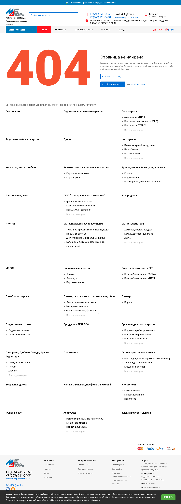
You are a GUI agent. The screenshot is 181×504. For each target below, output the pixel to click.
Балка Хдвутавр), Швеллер (138, 233)
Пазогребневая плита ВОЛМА (140, 274)
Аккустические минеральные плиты (85, 238)
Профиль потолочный (135, 338)
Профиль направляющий (137, 334)
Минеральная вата (134, 394)
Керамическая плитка (77, 173)
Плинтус (126, 296)
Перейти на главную (112, 84)
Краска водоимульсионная (80, 205)
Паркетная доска (75, 282)
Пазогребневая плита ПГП (137, 268)
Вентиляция (13, 111)
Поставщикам (118, 465)
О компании (60, 30)
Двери (67, 139)
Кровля (128, 173)
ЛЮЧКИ (10, 223)
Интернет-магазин (87, 460)
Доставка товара (85, 469)
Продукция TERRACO (76, 324)
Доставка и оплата (84, 30)
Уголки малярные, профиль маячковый (87, 384)
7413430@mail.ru (125, 14)
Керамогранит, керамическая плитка (86, 167)
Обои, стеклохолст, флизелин (81, 310)
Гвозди (12, 366)
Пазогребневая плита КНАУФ (139, 278)
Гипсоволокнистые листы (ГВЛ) (141, 121)
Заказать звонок (127, 17)
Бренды (122, 30)
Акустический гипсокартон (22, 139)
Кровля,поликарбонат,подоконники (143, 167)
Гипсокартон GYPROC (135, 125)
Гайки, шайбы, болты (19, 362)
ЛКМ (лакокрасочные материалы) (84, 195)
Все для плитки (132, 153)
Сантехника (70, 352)
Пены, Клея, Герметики (78, 209)
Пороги (128, 302)
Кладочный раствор (135, 366)
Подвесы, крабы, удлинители (139, 330)
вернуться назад (139, 84)
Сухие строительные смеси (138, 352)
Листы (127, 238)
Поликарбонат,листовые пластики (142, 181)
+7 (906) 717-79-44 (107, 23)
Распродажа (129, 195)
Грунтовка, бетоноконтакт (80, 201)
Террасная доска (16, 384)
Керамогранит (73, 177)
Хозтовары (70, 412)
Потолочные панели (19, 334)
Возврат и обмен (85, 473)
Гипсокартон (129, 111)
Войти (171, 30)
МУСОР (10, 268)
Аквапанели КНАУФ (134, 117)
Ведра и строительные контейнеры (85, 418)
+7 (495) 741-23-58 (100, 14)
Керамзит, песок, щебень (21, 167)
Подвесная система (18, 330)
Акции (44, 30)
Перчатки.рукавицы (77, 427)
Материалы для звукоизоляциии (83, 223)
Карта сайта (117, 469)
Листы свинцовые (17, 195)
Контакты (105, 30)
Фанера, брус (14, 412)
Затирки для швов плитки (138, 362)
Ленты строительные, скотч (81, 302)
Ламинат (71, 274)
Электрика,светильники (136, 412)
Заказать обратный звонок (18, 479)
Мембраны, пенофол (77, 306)
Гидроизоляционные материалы (83, 111)
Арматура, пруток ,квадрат (138, 229)
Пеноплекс (130, 398)
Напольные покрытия (76, 268)
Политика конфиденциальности (121, 474)
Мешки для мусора (76, 422)
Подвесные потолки (18, 324)
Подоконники (131, 177)
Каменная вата (132, 390)
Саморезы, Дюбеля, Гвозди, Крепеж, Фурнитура (28, 354)
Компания (49, 460)
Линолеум (71, 278)
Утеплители (128, 384)
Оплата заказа (84, 465)
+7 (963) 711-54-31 (100, 17)
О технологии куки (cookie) (119, 482)
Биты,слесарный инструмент (139, 145)
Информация (118, 460)
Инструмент (128, 139)
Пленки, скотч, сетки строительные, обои (89, 296)
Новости (47, 469)
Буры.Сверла (131, 149)
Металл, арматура (132, 223)
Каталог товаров (16, 30)
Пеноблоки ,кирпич (17, 296)
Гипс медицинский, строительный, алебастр (147, 358)
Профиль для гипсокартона (138, 324)
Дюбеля (12, 370)
